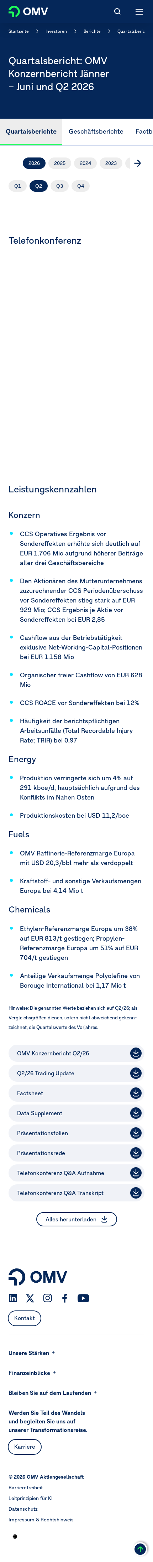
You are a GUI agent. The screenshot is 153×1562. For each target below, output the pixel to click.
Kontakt (24, 1318)
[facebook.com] (64, 1298)
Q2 (38, 186)
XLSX (136, 1112)
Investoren (56, 31)
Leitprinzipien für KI (31, 1498)
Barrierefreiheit (26, 1487)
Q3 (59, 186)
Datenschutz (23, 1509)
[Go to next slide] (137, 163)
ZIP (136, 1172)
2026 (34, 163)
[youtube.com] (84, 1298)
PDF (136, 1052)
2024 (85, 163)
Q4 (80, 186)
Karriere (24, 1446)
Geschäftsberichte (96, 131)
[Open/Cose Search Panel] (117, 11)
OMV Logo (22, 10)
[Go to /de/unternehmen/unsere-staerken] (15, 1536)
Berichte (92, 31)
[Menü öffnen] (139, 11)
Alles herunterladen (71, 1219)
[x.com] (30, 1298)
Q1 (17, 186)
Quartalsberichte (134, 31)
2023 (111, 163)
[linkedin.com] (13, 1298)
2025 (59, 163)
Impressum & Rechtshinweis (41, 1519)
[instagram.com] (47, 1298)
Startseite (19, 31)
